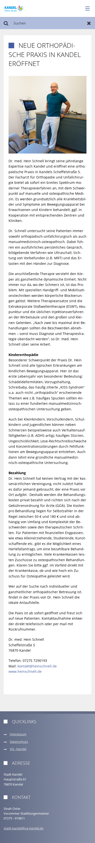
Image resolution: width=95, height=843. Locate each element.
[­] (85, 9)
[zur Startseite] (14, 8)
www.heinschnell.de (25, 671)
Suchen (6, 23)
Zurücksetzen (89, 23)
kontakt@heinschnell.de (37, 666)
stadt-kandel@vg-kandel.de (23, 828)
